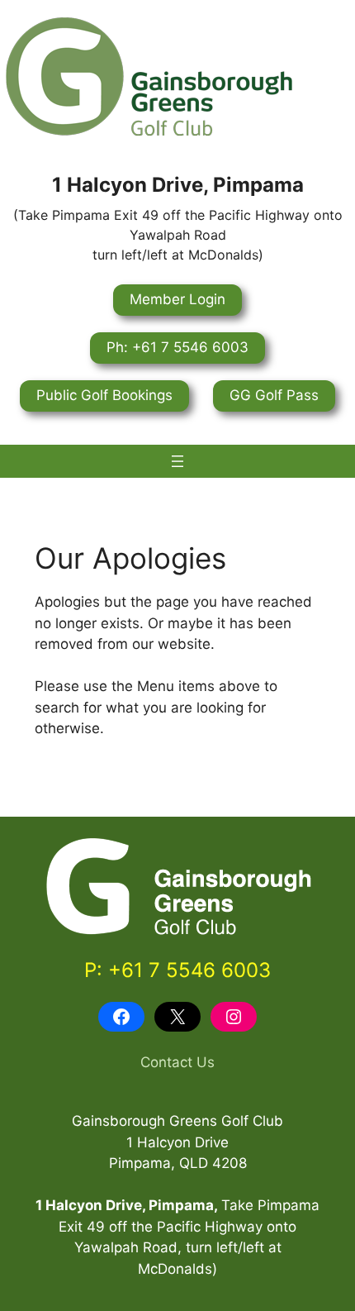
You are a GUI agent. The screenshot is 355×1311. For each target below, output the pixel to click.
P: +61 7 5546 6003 (177, 970)
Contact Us (177, 1062)
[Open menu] (177, 461)
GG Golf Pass (274, 395)
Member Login (177, 299)
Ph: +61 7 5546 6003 (177, 347)
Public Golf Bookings (104, 395)
